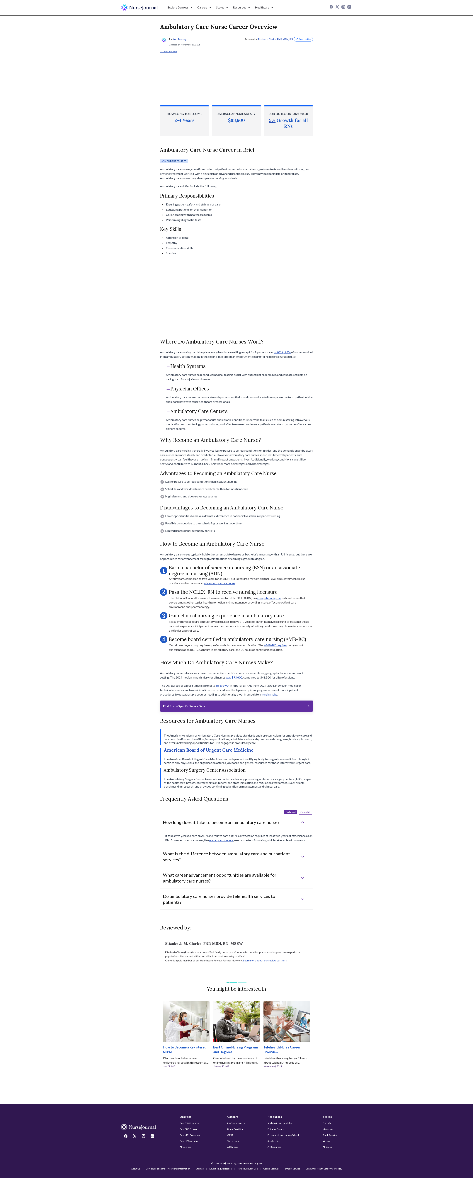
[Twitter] (338, 7)
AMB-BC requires (275, 645)
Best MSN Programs (190, 1135)
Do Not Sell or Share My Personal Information (168, 1168)
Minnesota (328, 1129)
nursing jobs (269, 694)
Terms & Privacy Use (247, 1168)
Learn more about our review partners (265, 960)
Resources (275, 1116)
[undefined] (139, 7)
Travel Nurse (233, 1141)
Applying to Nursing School (281, 1123)
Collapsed (291, 812)
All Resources (274, 1146)
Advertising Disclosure (220, 1168)
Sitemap (200, 1168)
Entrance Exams (276, 1129)
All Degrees (185, 1146)
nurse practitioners (221, 840)
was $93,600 (234, 677)
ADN (163, 161)
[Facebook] (332, 7)
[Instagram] (343, 7)
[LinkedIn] (349, 7)
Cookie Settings (271, 1168)
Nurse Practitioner (236, 1129)
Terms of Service (291, 1168)
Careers (232, 1116)
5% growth (222, 685)
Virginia (326, 1141)
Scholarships (274, 1141)
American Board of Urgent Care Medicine (208, 750)
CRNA (230, 1135)
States (327, 1116)
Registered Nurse (236, 1123)
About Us (135, 1168)
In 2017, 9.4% (282, 352)
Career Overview (168, 51)
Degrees (185, 1116)
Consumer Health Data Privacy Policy (324, 1168)
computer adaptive (269, 598)
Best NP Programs (189, 1141)
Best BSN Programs (189, 1123)
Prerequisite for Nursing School (283, 1135)
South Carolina (330, 1135)
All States (327, 1146)
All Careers (232, 1146)
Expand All (305, 812)
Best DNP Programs (189, 1129)
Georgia (327, 1123)
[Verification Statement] (303, 39)
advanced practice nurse (219, 583)
